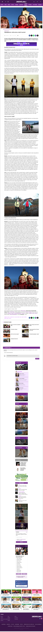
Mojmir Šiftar (19, 571)
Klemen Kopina (19, 566)
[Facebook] (5, 1)
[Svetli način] (37, 1)
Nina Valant (7, 35)
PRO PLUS (12, 624)
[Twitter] (31, 35)
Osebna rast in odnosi (25, 4)
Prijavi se (37, 358)
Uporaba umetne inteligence (30, 626)
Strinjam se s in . (21, 540)
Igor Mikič (18, 563)
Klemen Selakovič (19, 567)
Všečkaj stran (22, 585)
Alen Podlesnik (19, 558)
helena (5, 318)
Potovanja (35, 4)
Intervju (30, 4)
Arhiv (26, 546)
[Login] (34, 1)
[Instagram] (8, 1)
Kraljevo (40, 4)
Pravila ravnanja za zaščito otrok (19, 626)
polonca (10, 318)
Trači (6, 4)
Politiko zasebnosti (19, 540)
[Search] (40, 1)
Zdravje (16, 4)
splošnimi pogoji (22, 539)
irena (7, 318)
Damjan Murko (19, 562)
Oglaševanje (4, 624)
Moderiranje (17, 624)
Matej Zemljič (19, 570)
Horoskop (21, 4)
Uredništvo (8, 624)
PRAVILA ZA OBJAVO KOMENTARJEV (8, 352)
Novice (2, 4)
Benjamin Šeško (19, 559)
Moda (9, 4)
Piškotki (21, 624)
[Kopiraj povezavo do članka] (37, 35)
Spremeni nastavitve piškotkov (29, 624)
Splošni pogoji (10, 626)
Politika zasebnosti (38, 624)
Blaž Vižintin (19, 560)
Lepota (12, 4)
